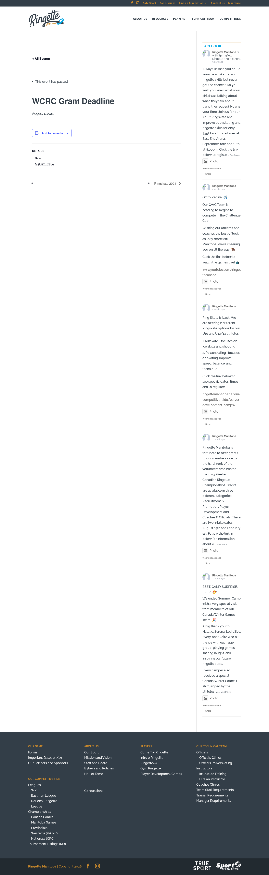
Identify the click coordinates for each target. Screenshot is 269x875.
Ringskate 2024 (165, 183)
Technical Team (202, 19)
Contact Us (218, 3)
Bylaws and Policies (99, 768)
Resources (160, 19)
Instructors (204, 768)
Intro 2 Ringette (151, 758)
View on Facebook (211, 168)
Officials (202, 752)
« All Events (41, 58)
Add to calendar (52, 133)
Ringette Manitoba (224, 52)
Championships (39, 812)
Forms (32, 752)
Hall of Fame (93, 774)
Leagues (34, 785)
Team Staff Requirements (215, 790)
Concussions (167, 3)
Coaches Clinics (208, 784)
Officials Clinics (210, 758)
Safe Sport (149, 3)
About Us (140, 19)
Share (208, 174)
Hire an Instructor (212, 779)
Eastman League (43, 795)
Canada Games (42, 817)
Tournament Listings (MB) (47, 844)
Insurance (234, 3)
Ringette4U (148, 763)
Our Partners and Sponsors (48, 763)
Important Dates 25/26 (45, 758)
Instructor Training (212, 774)
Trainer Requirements (212, 795)
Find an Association (191, 3)
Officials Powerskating (215, 763)
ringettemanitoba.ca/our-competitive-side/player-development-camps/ (221, 399)
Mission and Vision (97, 758)
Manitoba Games (43, 822)
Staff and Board (95, 763)
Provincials (39, 828)
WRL (34, 790)
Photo (214, 161)
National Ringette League (44, 803)
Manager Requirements (213, 801)
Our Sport (91, 752)
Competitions (230, 19)
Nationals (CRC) (43, 838)
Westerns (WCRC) (44, 833)
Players (179, 19)
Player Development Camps (161, 774)
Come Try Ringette (154, 752)
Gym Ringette (150, 768)
